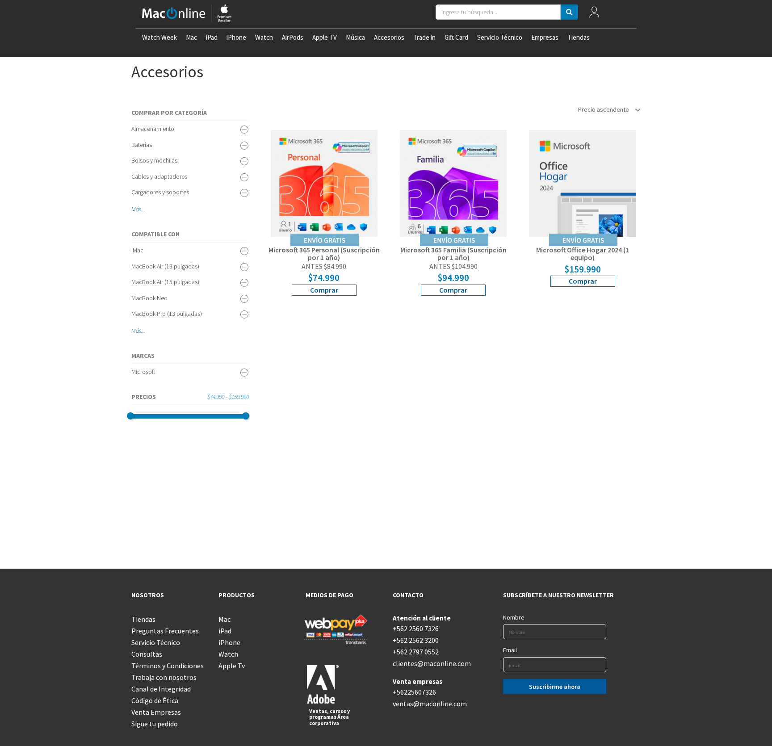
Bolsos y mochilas (154, 160)
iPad (212, 37)
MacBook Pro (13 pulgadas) (166, 314)
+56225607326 (414, 691)
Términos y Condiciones (167, 665)
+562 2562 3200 (416, 640)
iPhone (236, 37)
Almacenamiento (152, 129)
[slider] (130, 415)
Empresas (544, 37)
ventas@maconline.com (429, 703)
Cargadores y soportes (160, 192)
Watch (264, 37)
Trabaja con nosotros (164, 677)
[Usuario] (594, 14)
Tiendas (578, 37)
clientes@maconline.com (429, 663)
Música (355, 37)
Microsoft (143, 372)
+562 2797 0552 (416, 651)
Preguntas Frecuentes (165, 630)
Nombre (513, 617)
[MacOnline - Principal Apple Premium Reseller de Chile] (186, 14)
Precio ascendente (604, 109)
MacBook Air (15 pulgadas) (165, 282)
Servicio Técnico (499, 37)
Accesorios (389, 37)
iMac (137, 250)
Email (510, 650)
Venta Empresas (156, 712)
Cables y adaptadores (159, 176)
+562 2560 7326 (416, 628)
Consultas (146, 654)
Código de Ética (154, 700)
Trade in (424, 37)
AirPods (292, 37)
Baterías (141, 145)
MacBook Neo (149, 298)
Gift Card (456, 37)
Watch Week (159, 37)
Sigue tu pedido (154, 723)
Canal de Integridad (161, 688)
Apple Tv (231, 665)
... (143, 209)
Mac (191, 37)
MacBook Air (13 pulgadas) (165, 266)
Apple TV (324, 37)
